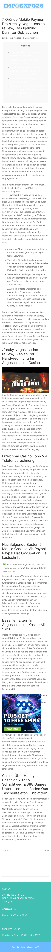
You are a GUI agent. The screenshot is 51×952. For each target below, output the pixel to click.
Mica (6, 38)
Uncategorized (32, 38)
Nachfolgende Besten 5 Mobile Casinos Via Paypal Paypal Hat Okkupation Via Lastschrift (25, 70)
